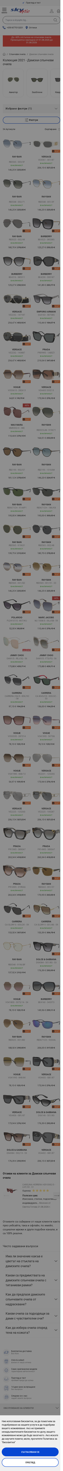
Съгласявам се (30, 1452)
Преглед (30, 1462)
